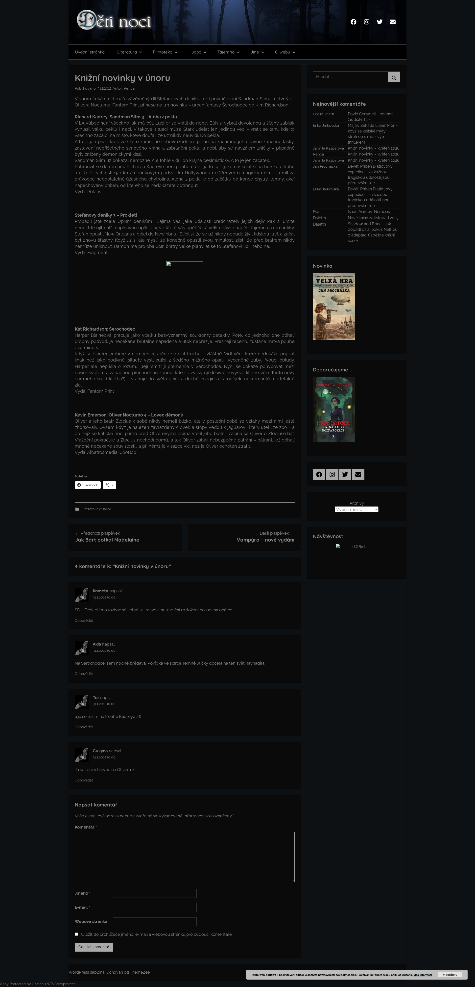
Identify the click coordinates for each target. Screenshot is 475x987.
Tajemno (226, 51)
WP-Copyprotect (61, 984)
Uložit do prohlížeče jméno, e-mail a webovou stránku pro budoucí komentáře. (157, 934)
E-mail (82, 907)
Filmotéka (162, 51)
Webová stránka (91, 921)
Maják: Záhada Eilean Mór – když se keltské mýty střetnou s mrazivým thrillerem (373, 133)
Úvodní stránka (90, 51)
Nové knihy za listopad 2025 (373, 217)
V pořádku (450, 974)
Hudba (195, 51)
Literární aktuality (96, 509)
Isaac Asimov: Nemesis (369, 211)
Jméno (83, 893)
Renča (129, 88)
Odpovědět (84, 621)
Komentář (86, 827)
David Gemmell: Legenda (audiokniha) (371, 117)
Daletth (319, 218)
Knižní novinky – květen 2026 (374, 148)
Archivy (357, 503)
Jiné (255, 51)
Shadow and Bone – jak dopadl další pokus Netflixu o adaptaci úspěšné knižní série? (373, 232)
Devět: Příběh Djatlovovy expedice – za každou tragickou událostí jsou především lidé (370, 174)
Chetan (38, 984)
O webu (282, 51)
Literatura (127, 51)
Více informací (422, 975)
